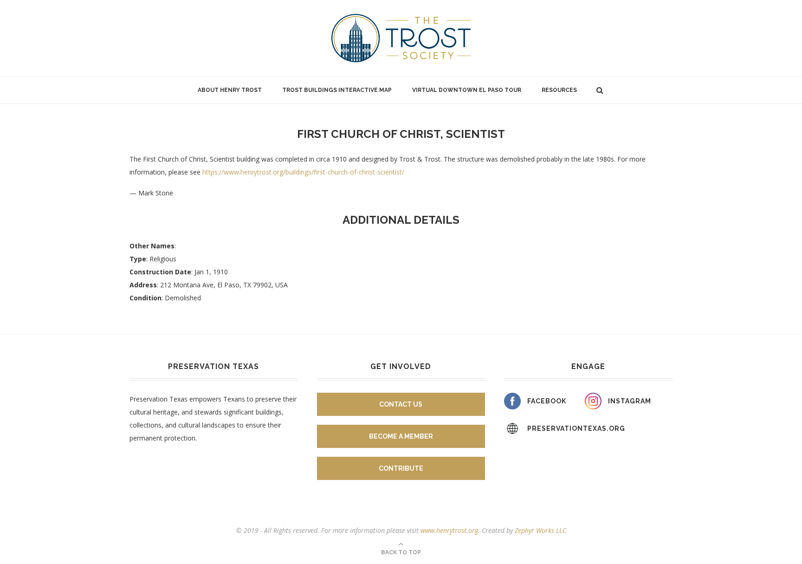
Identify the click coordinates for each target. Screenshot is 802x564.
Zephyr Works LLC (540, 530)
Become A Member (401, 436)
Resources (559, 90)
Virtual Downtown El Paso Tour (466, 90)
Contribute (401, 468)
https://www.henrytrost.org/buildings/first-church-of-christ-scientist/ (303, 172)
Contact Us (400, 404)
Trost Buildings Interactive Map (337, 90)
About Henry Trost (230, 90)
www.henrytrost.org (449, 530)
